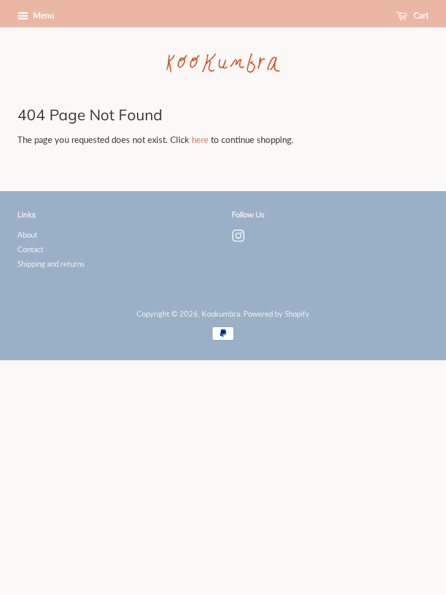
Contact (30, 249)
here (200, 139)
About (27, 234)
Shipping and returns (51, 263)
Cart (420, 15)
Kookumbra (221, 313)
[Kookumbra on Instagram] (238, 238)
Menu (42, 15)
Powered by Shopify (276, 313)
